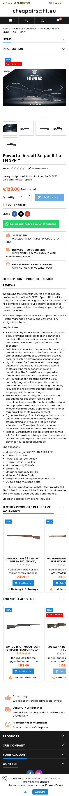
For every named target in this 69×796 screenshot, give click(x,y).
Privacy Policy (54, 785)
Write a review (40, 168)
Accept (40, 792)
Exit (26, 792)
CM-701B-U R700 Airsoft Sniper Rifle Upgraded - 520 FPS (23, 650)
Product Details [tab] (39, 279)
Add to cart (49, 197)
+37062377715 (22, 3)
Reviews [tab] (9, 285)
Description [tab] (12, 279)
